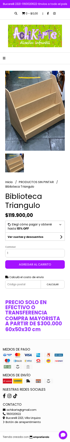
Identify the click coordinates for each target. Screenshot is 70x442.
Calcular (53, 284)
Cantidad (10, 246)
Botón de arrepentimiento (23, 422)
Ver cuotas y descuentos (25, 237)
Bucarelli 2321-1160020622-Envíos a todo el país (35, 4)
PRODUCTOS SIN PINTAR (37, 182)
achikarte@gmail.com (21, 410)
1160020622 (13, 414)
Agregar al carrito (35, 264)
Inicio (9, 182)
